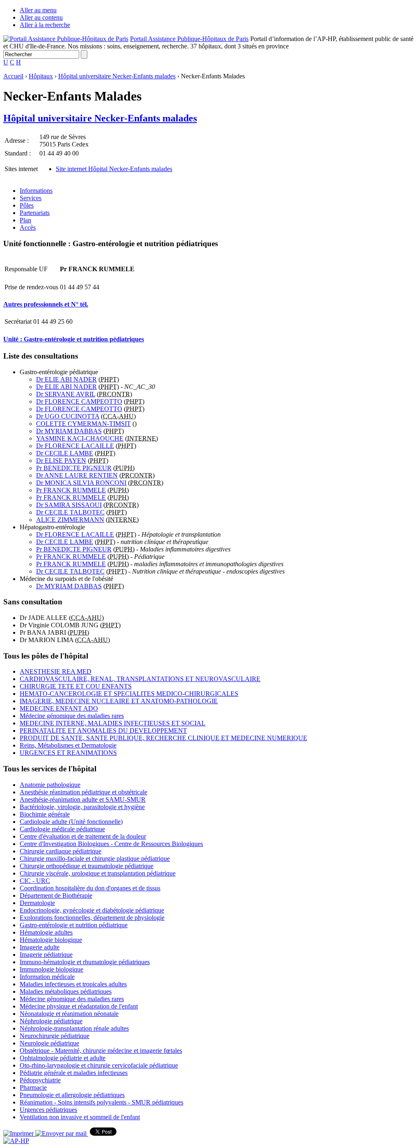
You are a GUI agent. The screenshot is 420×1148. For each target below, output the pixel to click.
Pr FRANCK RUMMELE (71, 490)
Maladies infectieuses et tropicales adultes (73, 984)
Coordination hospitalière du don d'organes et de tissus (90, 888)
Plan (25, 220)
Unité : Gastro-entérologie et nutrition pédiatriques (73, 339)
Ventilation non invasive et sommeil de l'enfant (80, 1117)
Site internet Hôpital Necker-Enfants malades (114, 168)
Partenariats (35, 212)
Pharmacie (33, 1087)
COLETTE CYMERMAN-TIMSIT (83, 423)
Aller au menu (38, 10)
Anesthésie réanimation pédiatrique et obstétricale (83, 792)
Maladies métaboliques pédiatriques (66, 991)
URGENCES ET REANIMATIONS (68, 752)
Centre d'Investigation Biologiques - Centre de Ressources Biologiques (111, 843)
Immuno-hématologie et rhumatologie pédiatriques (85, 961)
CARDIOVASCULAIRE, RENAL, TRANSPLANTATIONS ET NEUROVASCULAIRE (140, 678)
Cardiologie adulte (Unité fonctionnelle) (71, 821)
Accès (28, 227)
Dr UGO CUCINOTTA (67, 416)
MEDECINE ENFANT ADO (59, 708)
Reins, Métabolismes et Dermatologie (68, 745)
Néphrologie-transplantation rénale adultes (74, 1028)
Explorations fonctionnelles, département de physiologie (92, 917)
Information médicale (47, 976)
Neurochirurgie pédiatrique (54, 1035)
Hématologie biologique (51, 939)
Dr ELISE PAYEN (61, 460)
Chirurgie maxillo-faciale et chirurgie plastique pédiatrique (95, 858)
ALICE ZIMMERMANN (70, 519)
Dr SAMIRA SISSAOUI (69, 504)
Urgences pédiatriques (48, 1109)
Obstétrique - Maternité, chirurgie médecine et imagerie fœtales (101, 1050)
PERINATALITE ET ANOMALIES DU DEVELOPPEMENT (103, 730)
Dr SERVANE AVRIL (65, 394)
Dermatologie (37, 902)
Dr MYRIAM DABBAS (69, 431)
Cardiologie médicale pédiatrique (62, 829)
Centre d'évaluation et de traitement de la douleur (83, 836)
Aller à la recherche (45, 24)
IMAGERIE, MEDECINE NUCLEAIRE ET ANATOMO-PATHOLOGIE (119, 700)
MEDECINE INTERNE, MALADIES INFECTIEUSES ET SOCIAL (112, 723)
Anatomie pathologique (50, 784)
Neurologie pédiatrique (49, 1043)
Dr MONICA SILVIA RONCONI (81, 482)
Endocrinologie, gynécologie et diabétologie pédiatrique (92, 910)
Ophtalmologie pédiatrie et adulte (62, 1057)
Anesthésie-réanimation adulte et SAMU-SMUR (83, 799)
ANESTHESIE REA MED (55, 671)
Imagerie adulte (39, 947)
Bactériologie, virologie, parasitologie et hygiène (82, 806)
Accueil (13, 76)
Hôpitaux (41, 76)
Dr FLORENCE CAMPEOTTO (79, 401)
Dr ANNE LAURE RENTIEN (77, 475)
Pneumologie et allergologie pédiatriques (72, 1094)
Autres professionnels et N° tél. (45, 304)
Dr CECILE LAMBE (64, 453)
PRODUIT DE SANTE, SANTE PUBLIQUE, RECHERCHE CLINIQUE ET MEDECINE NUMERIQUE (163, 737)
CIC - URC (35, 880)
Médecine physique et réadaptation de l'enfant (79, 1006)
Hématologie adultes (46, 932)
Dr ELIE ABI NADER (66, 379)
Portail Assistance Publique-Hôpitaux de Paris (189, 38)
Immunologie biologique (51, 969)
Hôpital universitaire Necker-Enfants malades (117, 76)
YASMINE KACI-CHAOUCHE (79, 438)
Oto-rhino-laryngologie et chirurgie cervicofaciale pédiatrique (99, 1065)
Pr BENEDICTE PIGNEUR (74, 467)
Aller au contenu (41, 17)
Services (30, 197)
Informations (36, 190)
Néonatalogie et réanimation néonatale (69, 1013)
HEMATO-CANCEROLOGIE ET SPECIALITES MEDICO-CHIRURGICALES (129, 693)
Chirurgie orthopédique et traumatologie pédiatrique (86, 865)
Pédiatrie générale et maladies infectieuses (74, 1072)
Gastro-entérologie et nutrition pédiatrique (74, 925)
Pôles (27, 205)
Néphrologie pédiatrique (51, 1021)
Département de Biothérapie (56, 895)
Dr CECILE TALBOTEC (70, 512)
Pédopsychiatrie (40, 1080)
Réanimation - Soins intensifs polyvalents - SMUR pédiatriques (101, 1102)
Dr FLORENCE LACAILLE (75, 445)
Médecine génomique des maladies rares (72, 715)
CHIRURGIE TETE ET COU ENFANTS (76, 686)
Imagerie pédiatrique (46, 954)
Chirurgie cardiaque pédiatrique (60, 851)
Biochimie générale (45, 814)
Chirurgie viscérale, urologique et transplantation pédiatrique (98, 873)
